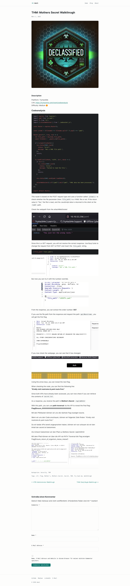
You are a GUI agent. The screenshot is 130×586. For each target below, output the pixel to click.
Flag (41, 476)
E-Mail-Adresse (38, 545)
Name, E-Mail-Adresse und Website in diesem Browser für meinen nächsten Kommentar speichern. (62, 559)
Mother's (47, 476)
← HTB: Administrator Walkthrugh (43, 482)
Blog (91, 3)
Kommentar (36, 505)
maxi (35, 3)
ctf (37, 476)
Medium (40, 578)
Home (86, 3)
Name (34, 535)
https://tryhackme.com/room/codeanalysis (51, 103)
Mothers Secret (57, 476)
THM (49, 472)
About (96, 3)
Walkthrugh (88, 476)
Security (44, 472)
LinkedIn (47, 578)
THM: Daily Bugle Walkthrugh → (87, 482)
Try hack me (78, 476)
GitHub (34, 578)
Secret (66, 476)
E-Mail (54, 578)
